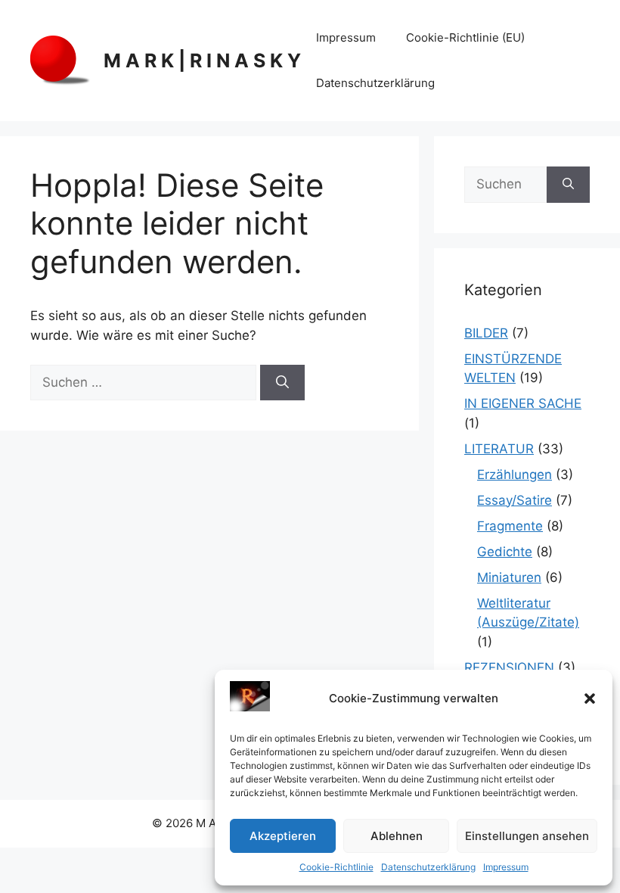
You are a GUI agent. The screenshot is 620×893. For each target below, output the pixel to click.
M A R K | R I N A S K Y (202, 60)
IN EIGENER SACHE (522, 403)
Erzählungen (514, 474)
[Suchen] (282, 383)
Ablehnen (396, 836)
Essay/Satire (514, 500)
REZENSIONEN (509, 667)
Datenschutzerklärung (428, 867)
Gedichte (504, 551)
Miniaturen (509, 577)
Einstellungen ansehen (527, 836)
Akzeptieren (283, 836)
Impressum (506, 867)
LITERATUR (499, 448)
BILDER (486, 333)
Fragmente (510, 526)
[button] (589, 698)
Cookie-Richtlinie (336, 867)
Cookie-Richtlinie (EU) (465, 37)
